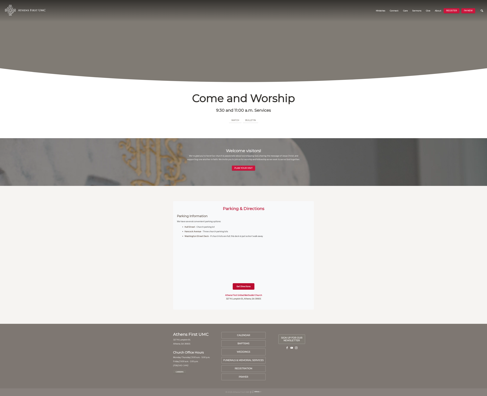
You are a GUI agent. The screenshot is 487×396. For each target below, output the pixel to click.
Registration (243, 368)
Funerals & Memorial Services (243, 360)
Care (405, 11)
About (438, 11)
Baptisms (243, 343)
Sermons (416, 11)
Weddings (243, 351)
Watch (235, 120)
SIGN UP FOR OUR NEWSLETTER (291, 339)
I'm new (468, 10)
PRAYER (243, 376)
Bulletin (250, 120)
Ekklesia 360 (256, 391)
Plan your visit (243, 168)
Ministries (380, 11)
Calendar (243, 335)
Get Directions (244, 286)
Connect (394, 11)
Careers (180, 372)
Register (451, 10)
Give (428, 11)
